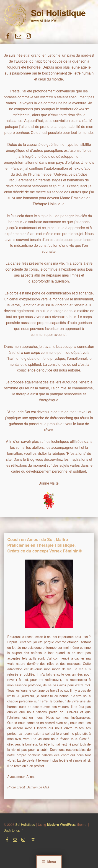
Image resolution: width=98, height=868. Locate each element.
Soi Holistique (58, 13)
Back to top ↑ (13, 830)
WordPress (68, 824)
